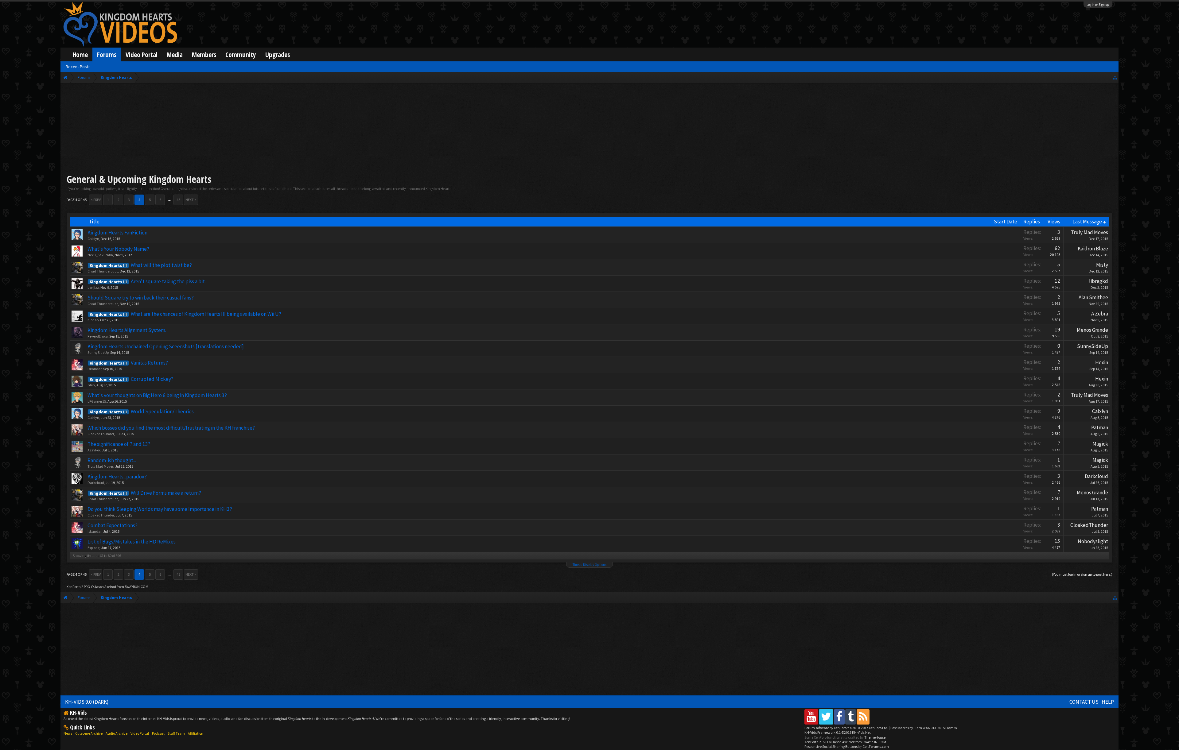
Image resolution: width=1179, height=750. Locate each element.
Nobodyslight (1093, 541)
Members (204, 54)
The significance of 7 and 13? (119, 444)
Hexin (1101, 362)
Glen (91, 385)
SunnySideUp (98, 352)
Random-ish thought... (112, 460)
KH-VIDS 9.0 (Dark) (87, 701)
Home (80, 54)
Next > (190, 199)
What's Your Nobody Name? (118, 248)
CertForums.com (875, 746)
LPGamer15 (97, 401)
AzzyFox (94, 450)
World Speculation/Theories (162, 411)
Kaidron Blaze (1093, 248)
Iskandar (95, 368)
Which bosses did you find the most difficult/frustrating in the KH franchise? (171, 427)
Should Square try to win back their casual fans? (141, 297)
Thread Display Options (589, 564)
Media (175, 54)
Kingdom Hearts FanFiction (117, 232)
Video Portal (142, 54)
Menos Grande (1092, 330)
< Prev (96, 199)
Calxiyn (93, 238)
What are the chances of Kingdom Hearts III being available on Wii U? (206, 314)
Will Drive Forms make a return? (166, 492)
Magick (1100, 443)
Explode (93, 547)
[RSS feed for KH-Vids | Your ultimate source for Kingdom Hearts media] (863, 717)
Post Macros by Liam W (923, 727)
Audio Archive (116, 733)
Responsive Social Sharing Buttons (831, 746)
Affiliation (195, 733)
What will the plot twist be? (161, 265)
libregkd (1098, 281)
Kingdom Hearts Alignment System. (127, 330)
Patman (1099, 427)
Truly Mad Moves (1089, 232)
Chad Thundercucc (103, 271)
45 (178, 199)
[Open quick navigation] (1115, 77)
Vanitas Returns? (149, 362)
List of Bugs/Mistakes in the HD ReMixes (132, 541)
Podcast (158, 733)
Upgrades (277, 54)
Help (1108, 701)
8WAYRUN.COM (136, 586)
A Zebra (1099, 313)
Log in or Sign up (1098, 4)
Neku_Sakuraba (100, 255)
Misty (1102, 264)
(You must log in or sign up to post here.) (1082, 574)
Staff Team (176, 733)
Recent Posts (78, 66)
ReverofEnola (98, 336)
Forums (106, 54)
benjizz (93, 287)
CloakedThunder (101, 433)
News (68, 733)
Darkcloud (96, 482)
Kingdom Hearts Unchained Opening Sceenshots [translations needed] (166, 346)
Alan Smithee (1093, 297)
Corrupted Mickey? (152, 379)
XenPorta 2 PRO (78, 586)
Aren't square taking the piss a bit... (169, 281)
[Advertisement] (589, 129)
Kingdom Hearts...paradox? (117, 476)
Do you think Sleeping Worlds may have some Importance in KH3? (160, 509)
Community (240, 54)
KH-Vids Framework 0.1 (837, 732)
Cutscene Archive (89, 733)
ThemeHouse (874, 737)
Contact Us (1084, 701)
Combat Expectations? (113, 525)
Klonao (93, 320)
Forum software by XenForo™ (846, 727)
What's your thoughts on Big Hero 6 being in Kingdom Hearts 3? (157, 395)
